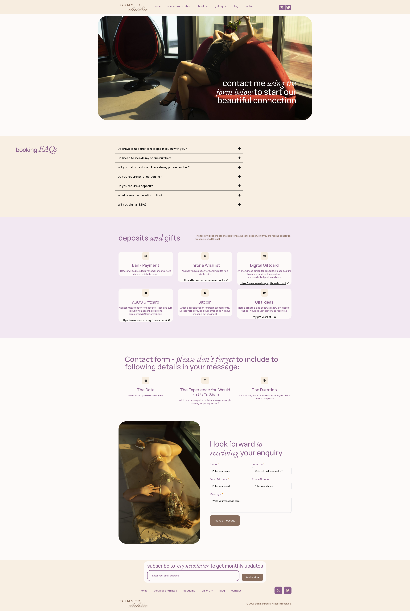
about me (203, 6)
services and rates (178, 6)
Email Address (219, 479)
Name (214, 464)
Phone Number (261, 479)
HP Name (213, 423)
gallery (219, 6)
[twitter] (278, 590)
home (157, 6)
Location (258, 464)
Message (216, 494)
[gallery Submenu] (226, 6)
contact (249, 6)
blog (235, 6)
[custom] (287, 590)
